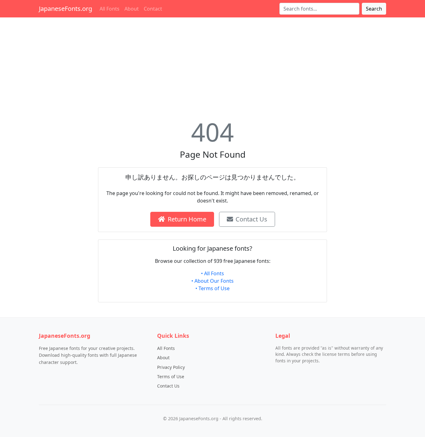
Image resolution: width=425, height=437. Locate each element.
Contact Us (251, 219)
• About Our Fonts (212, 280)
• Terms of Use (212, 288)
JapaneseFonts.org (65, 8)
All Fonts (109, 8)
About (131, 8)
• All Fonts (212, 273)
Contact (153, 8)
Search (374, 8)
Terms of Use (170, 376)
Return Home (187, 219)
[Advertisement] (212, 65)
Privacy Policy (171, 367)
